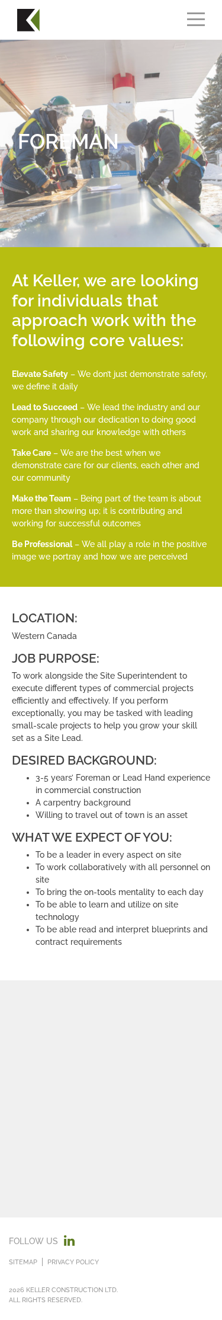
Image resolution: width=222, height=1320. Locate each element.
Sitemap (23, 1262)
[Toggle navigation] (196, 20)
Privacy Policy (73, 1262)
